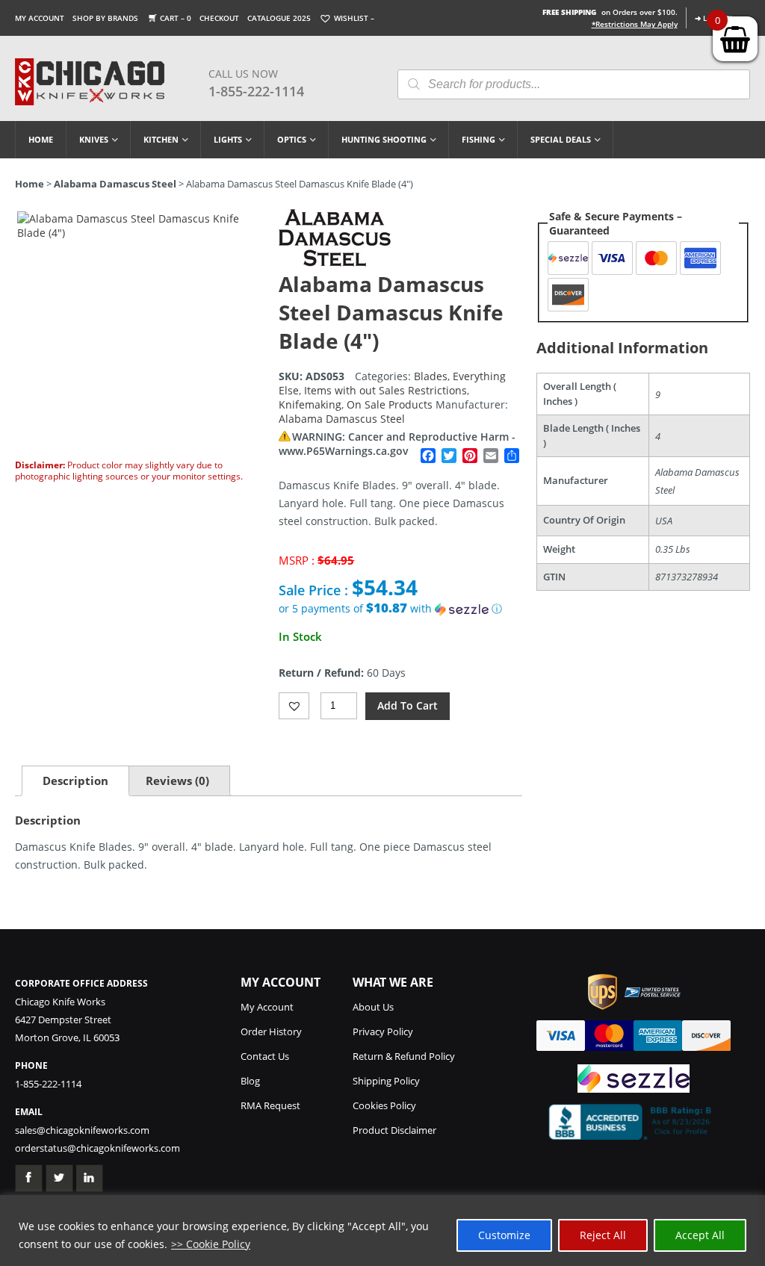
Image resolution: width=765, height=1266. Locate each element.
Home (40, 139)
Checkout (219, 18)
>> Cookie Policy (210, 1244)
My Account (39, 18)
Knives (93, 139)
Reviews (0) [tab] (177, 780)
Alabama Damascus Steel (115, 183)
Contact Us (265, 1056)
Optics (291, 139)
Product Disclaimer (394, 1130)
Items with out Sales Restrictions (385, 390)
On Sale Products (390, 404)
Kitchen (161, 139)
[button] (400, 608)
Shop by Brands (105, 18)
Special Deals (560, 139)
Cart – (175, 18)
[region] (382, 1230)
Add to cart (407, 705)
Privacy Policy (383, 1031)
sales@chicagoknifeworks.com (82, 1130)
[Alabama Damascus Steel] (335, 262)
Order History (271, 1031)
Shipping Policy (386, 1080)
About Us (373, 1007)
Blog (250, 1080)
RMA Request (270, 1105)
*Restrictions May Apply (635, 23)
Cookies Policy (384, 1105)
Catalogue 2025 (279, 18)
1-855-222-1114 (256, 91)
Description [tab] (75, 780)
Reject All (603, 1235)
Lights (228, 139)
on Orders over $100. (610, 12)
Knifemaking (310, 404)
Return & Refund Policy (404, 1056)
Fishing (478, 139)
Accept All (700, 1235)
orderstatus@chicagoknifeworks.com (97, 1148)
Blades (430, 376)
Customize (504, 1235)
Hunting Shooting (384, 139)
